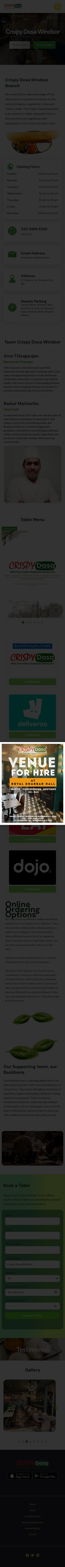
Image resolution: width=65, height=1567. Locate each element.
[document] (32, 783)
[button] (60, 747)
